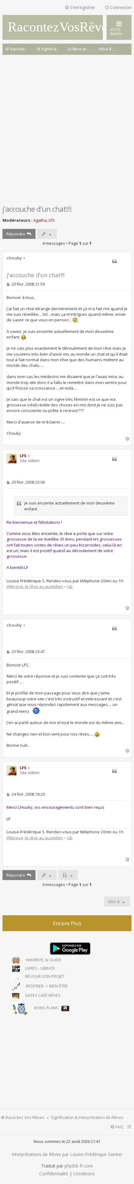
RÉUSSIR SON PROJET (44, 976)
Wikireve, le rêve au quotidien (35, 586)
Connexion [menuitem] (121, 7)
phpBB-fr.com (79, 1166)
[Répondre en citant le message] (114, 261)
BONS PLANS (46, 1008)
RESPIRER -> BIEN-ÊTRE (45, 986)
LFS (52, 220)
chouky (14, 258)
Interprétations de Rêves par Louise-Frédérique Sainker (67, 1154)
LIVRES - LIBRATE (39, 968)
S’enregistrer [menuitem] (82, 7)
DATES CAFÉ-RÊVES (41, 995)
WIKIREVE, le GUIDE (42, 960)
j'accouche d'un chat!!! (37, 209)
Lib (70, 586)
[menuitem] (116, 1126)
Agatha (40, 220)
